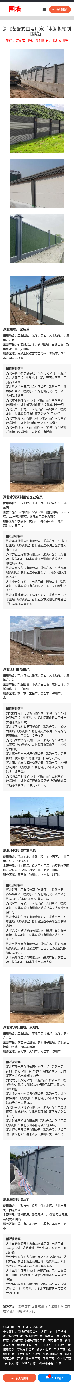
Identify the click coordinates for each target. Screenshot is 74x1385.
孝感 (54, 1306)
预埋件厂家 (29, 1363)
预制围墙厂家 (11, 1327)
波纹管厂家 (15, 1336)
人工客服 (56, 1377)
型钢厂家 (59, 1349)
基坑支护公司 (25, 1349)
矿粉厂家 (17, 1340)
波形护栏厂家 (34, 1336)
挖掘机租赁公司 (53, 1354)
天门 (32, 1311)
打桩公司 (59, 1345)
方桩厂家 (46, 1331)
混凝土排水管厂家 (28, 1358)
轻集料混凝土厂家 (49, 1363)
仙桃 (19, 1311)
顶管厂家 (48, 1358)
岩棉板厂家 (12, 1363)
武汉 (21, 1306)
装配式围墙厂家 (35, 1340)
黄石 (28, 1306)
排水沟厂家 (52, 1336)
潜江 (26, 1311)
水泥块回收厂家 (27, 1345)
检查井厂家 (64, 1358)
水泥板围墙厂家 (33, 1327)
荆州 (61, 1306)
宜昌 (34, 1306)
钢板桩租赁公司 (28, 1331)
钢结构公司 (44, 1349)
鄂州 (41, 1306)
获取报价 (62, 9)
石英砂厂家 (55, 1340)
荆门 (47, 1306)
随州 (12, 1311)
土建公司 (45, 1345)
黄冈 (67, 1306)
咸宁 (6, 1311)
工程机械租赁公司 (28, 1354)
